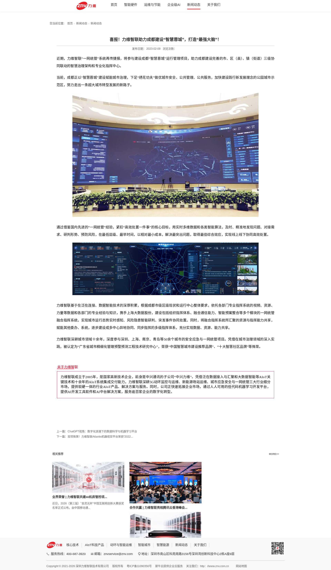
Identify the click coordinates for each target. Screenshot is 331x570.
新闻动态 (193, 5)
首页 (114, 5)
